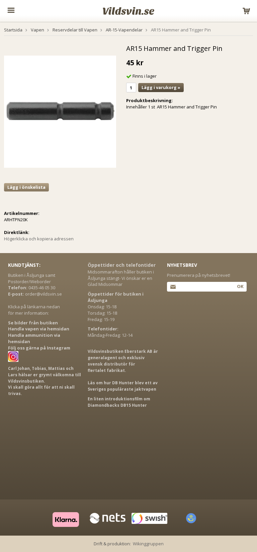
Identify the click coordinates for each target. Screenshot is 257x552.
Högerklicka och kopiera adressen (39, 239)
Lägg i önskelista (26, 187)
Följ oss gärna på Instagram (39, 348)
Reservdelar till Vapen (75, 30)
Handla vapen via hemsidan (38, 329)
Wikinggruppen (148, 544)
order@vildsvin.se (43, 294)
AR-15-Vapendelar (124, 30)
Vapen (37, 30)
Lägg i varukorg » (161, 87)
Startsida (13, 30)
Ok (240, 286)
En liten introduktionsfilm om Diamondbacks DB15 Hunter (119, 402)
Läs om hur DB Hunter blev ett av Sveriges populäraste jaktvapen (123, 386)
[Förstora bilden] (60, 111)
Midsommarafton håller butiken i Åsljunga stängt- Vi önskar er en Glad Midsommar (121, 278)
